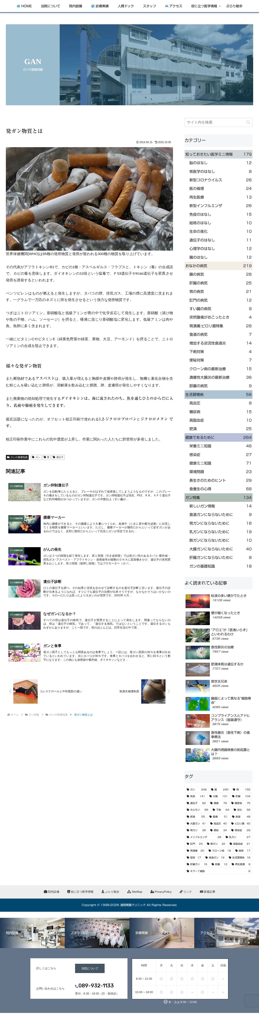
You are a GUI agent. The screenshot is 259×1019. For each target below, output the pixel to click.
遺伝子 (60, 457)
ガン (37, 457)
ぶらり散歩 (111, 891)
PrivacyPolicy (163, 891)
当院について (89, 968)
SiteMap (136, 891)
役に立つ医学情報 (81, 891)
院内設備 (53, 891)
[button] (248, 122)
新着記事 (209, 891)
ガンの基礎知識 (19, 457)
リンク (187, 891)
